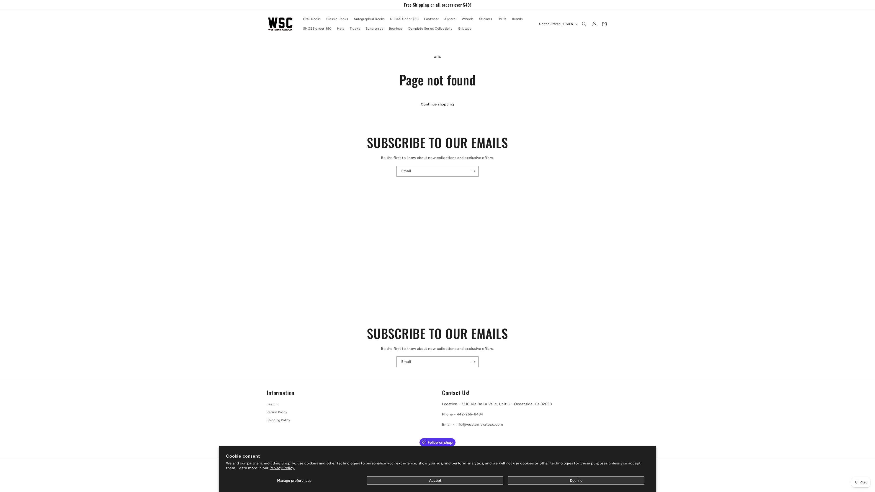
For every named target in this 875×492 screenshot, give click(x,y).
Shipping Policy (279, 420)
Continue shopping (437, 104)
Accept (435, 480)
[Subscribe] (473, 171)
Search (272, 404)
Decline (576, 480)
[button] (584, 24)
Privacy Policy (282, 468)
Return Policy (277, 412)
